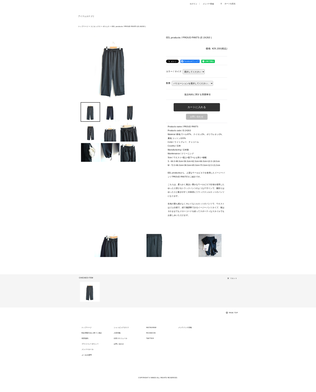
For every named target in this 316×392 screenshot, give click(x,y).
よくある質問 (87, 355)
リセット (233, 278)
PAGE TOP (233, 313)
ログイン (193, 4)
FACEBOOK (151, 333)
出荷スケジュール (120, 338)
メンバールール (87, 349)
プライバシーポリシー (90, 344)
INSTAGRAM (151, 327)
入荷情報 (117, 333)
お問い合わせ (196, 116)
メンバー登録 (208, 4)
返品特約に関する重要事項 (197, 94)
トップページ (86, 327)
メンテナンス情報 (185, 327)
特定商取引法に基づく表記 (91, 333)
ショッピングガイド (121, 327)
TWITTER (150, 338)
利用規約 (85, 338)
